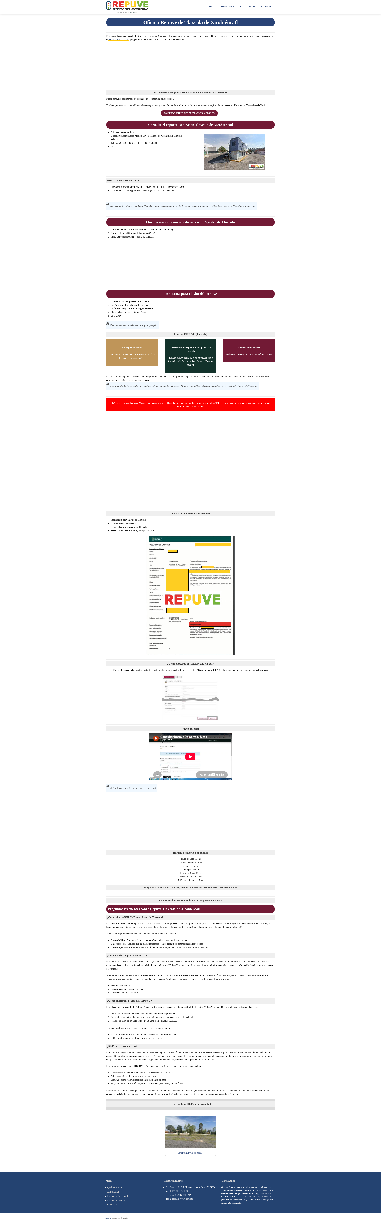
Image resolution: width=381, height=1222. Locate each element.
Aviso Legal (113, 1191)
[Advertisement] (190, 65)
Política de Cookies (116, 1200)
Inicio (210, 6)
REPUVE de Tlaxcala (118, 39)
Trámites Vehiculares (258, 6)
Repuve (108, 1218)
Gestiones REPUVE (229, 6)
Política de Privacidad (117, 1196)
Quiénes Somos (114, 1187)
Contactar (111, 1204)
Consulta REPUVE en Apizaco (190, 1153)
